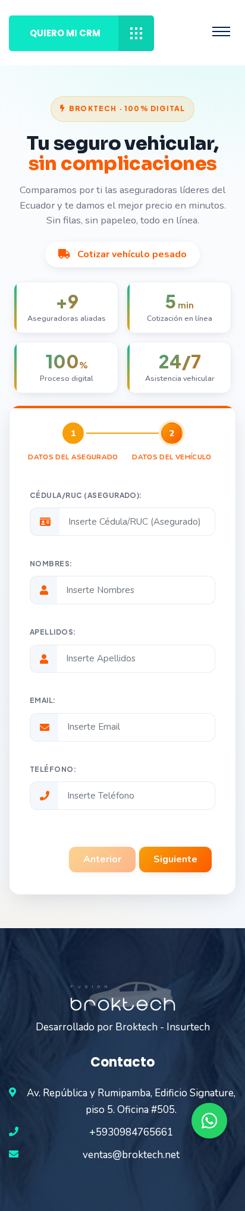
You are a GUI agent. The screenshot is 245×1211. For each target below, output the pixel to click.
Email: (43, 700)
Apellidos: (53, 631)
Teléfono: (53, 769)
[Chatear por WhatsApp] (209, 1121)
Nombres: (51, 563)
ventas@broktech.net (131, 1155)
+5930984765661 (131, 1132)
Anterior (102, 859)
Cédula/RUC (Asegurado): (86, 495)
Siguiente (175, 859)
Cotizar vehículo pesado (131, 254)
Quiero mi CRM (65, 33)
